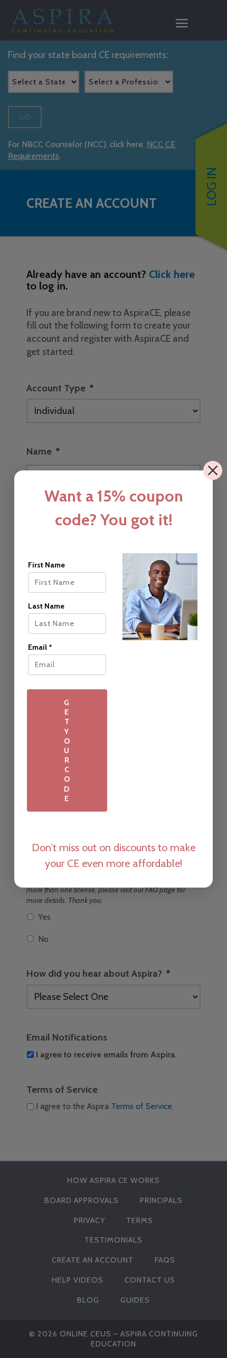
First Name (46, 565)
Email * (40, 647)
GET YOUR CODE (67, 750)
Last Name (46, 606)
